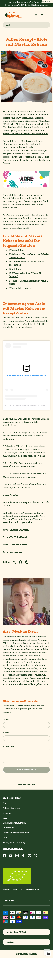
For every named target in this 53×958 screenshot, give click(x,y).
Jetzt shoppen (41, 5)
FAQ (5, 818)
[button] (42, 15)
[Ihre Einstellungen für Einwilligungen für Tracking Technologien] (48, 953)
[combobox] (26, 25)
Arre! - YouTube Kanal (15, 537)
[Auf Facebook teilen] (20, 562)
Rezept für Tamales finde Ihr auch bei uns (25, 133)
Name (6, 719)
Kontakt (7, 813)
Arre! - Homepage (12, 552)
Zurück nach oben (26, 784)
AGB (5, 837)
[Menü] (48, 15)
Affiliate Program (11, 808)
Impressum (8, 828)
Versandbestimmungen (14, 823)
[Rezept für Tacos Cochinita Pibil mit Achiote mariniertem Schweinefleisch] (4, 954)
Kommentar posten (26, 770)
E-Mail (6, 732)
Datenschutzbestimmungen (16, 833)
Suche (6, 803)
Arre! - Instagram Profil (16, 530)
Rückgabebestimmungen (15, 842)
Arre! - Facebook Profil (15, 544)
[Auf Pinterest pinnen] (27, 562)
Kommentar (9, 746)
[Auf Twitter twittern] (14, 562)
